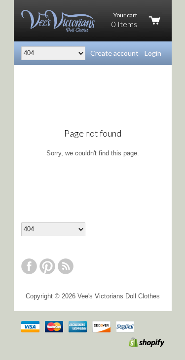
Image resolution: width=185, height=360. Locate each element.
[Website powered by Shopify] (136, 345)
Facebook (29, 266)
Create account (114, 53)
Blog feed (66, 266)
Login (153, 53)
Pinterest (47, 266)
